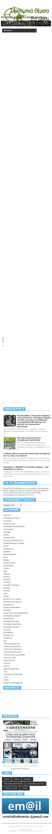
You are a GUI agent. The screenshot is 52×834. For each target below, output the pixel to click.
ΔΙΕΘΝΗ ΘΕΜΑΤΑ (9, 554)
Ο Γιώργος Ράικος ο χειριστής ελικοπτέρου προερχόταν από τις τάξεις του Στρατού (26, 454)
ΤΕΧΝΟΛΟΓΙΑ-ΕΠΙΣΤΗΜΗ (12, 674)
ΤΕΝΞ (5, 672)
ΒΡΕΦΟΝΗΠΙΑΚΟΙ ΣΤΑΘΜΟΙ (13, 543)
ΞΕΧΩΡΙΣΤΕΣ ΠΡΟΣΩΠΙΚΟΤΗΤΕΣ (15, 613)
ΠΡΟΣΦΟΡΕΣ (8, 633)
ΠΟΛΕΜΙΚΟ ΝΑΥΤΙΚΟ (11, 627)
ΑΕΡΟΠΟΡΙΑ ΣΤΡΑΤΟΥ (11, 518)
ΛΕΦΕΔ (6, 596)
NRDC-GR (7, 515)
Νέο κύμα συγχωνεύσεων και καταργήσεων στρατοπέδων (29, 439)
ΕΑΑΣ (5, 557)
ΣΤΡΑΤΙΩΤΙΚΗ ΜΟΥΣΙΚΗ (12, 652)
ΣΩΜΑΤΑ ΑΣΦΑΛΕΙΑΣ (11, 669)
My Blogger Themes (36, 831)
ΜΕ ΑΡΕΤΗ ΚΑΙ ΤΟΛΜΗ (12, 599)
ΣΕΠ (5, 641)
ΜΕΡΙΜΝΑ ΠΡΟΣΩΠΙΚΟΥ (12, 602)
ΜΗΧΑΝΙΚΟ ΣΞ (8, 605)
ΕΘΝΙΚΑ (6, 560)
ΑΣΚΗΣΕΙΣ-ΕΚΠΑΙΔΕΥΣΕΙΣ (13, 540)
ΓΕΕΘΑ (6, 546)
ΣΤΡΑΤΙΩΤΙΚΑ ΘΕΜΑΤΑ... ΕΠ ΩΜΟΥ (32, 826)
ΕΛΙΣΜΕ (6, 568)
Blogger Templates (26, 829)
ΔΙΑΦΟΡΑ (7, 552)
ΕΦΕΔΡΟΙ (7, 580)
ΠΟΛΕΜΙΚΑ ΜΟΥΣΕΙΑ (11, 621)
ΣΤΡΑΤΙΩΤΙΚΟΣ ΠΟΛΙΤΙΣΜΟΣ (14, 655)
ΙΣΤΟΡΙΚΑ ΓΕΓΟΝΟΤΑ (11, 585)
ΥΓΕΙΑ (5, 677)
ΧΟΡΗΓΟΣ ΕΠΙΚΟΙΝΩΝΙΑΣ (13, 683)
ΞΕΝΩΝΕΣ (7, 610)
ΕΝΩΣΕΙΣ (6, 574)
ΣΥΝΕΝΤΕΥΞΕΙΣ (9, 660)
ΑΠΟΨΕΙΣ (7, 532)
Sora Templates (22, 831)
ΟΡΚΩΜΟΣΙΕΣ (8, 619)
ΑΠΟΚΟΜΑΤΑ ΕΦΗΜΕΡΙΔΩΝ (13, 527)
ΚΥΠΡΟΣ (6, 591)
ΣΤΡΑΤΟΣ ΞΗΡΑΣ (9, 658)
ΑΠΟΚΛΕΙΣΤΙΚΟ (9, 524)
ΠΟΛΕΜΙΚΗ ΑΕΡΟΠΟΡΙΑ (12, 624)
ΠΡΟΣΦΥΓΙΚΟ (8, 635)
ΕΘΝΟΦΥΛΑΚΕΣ (9, 563)
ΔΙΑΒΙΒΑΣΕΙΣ (8, 549)
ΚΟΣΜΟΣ (6, 588)
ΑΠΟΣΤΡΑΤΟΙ (8, 529)
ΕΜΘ (5, 571)
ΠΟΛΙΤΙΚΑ (7, 630)
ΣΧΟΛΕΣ (6, 666)
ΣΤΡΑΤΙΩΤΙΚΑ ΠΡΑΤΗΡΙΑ (12, 649)
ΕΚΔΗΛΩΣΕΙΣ (8, 566)
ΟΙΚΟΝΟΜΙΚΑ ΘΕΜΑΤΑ (12, 616)
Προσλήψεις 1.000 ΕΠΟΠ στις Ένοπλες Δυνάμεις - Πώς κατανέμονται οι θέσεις (25, 468)
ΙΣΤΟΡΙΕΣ (7, 582)
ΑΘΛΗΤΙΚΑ (7, 521)
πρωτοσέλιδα (16, 768)
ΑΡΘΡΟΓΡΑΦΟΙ (9, 538)
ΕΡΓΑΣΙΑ (6, 577)
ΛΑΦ (5, 593)
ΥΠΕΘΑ (6, 680)
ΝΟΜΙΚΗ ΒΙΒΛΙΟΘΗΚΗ (11, 607)
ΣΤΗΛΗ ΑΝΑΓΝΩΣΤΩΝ (11, 644)
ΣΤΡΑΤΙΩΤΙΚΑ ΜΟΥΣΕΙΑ (12, 647)
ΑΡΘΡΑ (6, 535)
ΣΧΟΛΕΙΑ (6, 663)
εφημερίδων (26, 768)
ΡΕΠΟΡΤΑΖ (7, 638)
